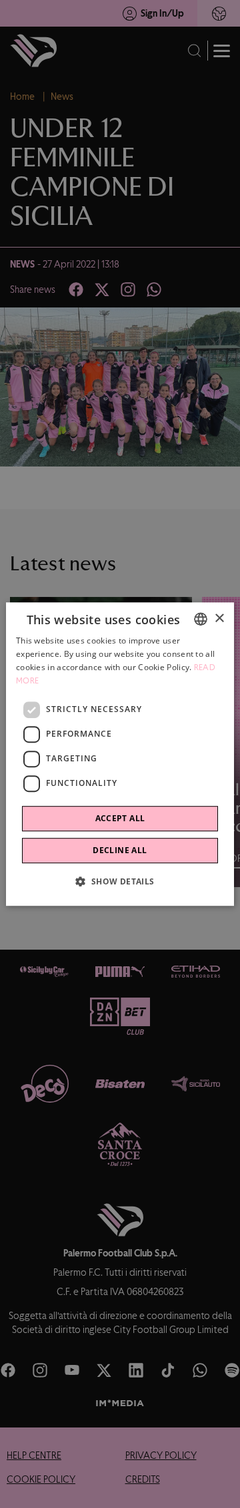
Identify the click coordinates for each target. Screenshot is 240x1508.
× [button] (219, 619)
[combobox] (200, 619)
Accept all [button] (120, 818)
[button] (119, 881)
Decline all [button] (120, 850)
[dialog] (120, 754)
